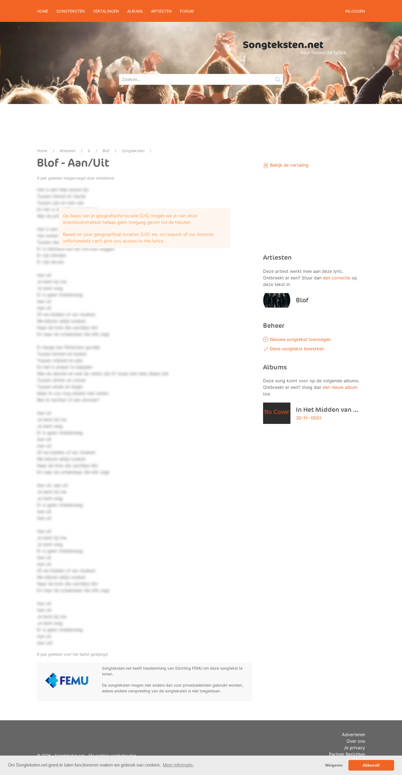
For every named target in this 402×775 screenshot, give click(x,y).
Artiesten (67, 150)
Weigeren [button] (334, 765)
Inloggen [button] (355, 11)
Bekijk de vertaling (288, 165)
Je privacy (354, 747)
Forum (187, 11)
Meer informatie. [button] (178, 765)
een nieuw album (340, 387)
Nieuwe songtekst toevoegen (300, 339)
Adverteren (353, 734)
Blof (106, 150)
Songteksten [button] (70, 11)
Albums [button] (135, 11)
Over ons (355, 741)
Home (42, 11)
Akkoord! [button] (371, 765)
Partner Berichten (347, 754)
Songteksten (133, 150)
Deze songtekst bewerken (296, 348)
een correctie (336, 277)
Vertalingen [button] (106, 11)
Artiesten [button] (161, 11)
